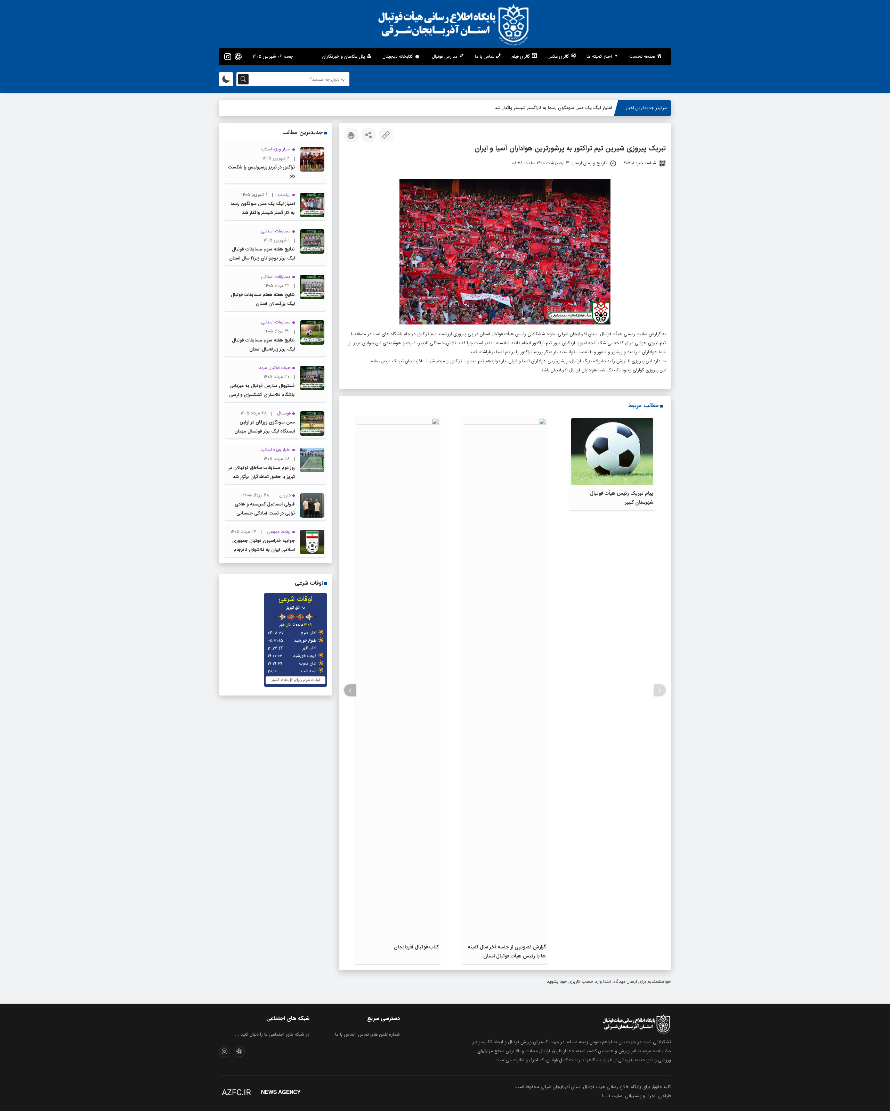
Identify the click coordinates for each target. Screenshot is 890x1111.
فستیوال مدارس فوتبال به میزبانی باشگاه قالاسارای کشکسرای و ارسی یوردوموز (262, 395)
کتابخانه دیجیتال (397, 56)
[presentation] (660, 690)
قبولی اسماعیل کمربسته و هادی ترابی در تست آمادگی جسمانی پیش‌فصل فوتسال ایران (265, 513)
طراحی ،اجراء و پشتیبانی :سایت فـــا (636, 1096)
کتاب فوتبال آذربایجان (416, 947)
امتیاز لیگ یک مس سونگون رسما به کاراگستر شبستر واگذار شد (553, 108)
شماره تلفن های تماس (379, 1034)
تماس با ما (345, 1034)
